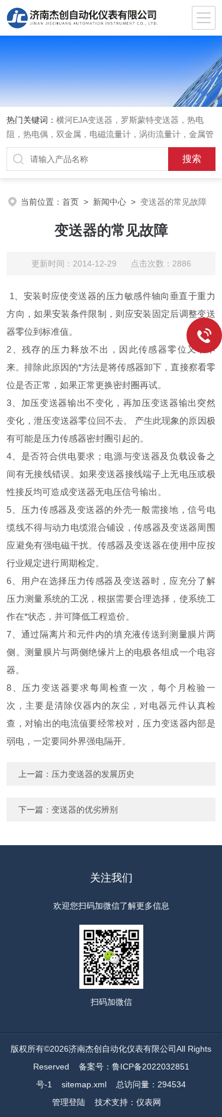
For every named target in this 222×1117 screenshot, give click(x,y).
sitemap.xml (84, 1084)
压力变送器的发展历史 (93, 774)
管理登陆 (68, 1102)
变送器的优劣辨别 (85, 809)
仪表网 (148, 1102)
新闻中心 (109, 202)
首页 (70, 202)
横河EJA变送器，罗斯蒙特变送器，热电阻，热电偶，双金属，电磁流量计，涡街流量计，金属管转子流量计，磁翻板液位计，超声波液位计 (110, 134)
